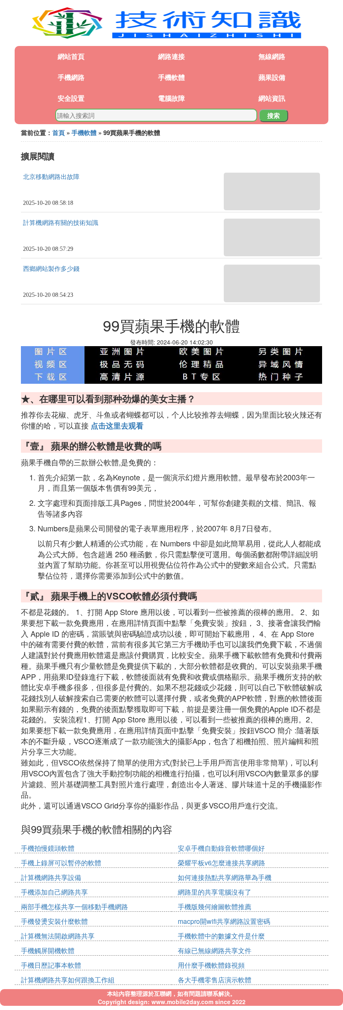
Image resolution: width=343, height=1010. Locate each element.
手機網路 (71, 77)
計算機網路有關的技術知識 (60, 222)
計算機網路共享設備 (51, 877)
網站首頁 (71, 56)
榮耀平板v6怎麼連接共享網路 (221, 862)
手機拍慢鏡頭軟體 (47, 848)
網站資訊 (272, 98)
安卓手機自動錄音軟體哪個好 (221, 848)
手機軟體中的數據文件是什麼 (221, 936)
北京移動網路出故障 (51, 176)
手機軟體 (171, 77)
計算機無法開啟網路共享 (58, 936)
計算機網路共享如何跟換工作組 (68, 979)
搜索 (273, 115)
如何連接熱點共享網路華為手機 (224, 877)
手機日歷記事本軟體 (51, 965)
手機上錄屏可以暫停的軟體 (61, 862)
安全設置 (71, 98)
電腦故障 (171, 98)
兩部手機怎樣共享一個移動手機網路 (74, 906)
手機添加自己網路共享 (54, 892)
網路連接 (171, 56)
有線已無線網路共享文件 (214, 950)
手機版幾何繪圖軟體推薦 (214, 906)
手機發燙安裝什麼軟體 (54, 921)
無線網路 (272, 56)
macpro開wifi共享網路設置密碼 (224, 921)
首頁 (58, 132)
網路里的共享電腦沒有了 (214, 892)
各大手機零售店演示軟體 (214, 979)
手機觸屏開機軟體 (47, 950)
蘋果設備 (272, 77)
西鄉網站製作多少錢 (51, 268)
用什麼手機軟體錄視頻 (211, 965)
